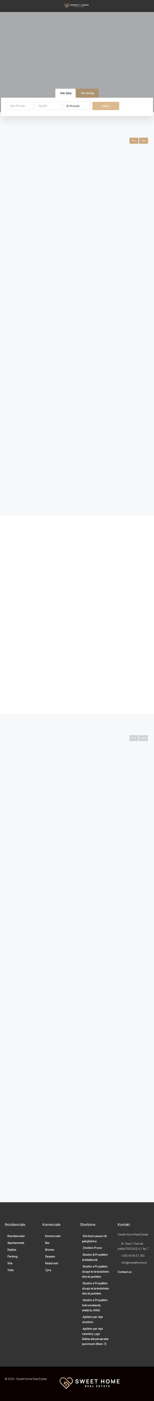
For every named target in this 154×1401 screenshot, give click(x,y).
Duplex (11, 1249)
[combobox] (19, 106)
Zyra (48, 1270)
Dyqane (50, 1256)
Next (143, 140)
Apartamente (15, 1242)
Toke (10, 1270)
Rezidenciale (16, 1236)
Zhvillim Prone (92, 1247)
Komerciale (53, 1236)
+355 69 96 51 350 (133, 1255)
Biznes (49, 1249)
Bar (47, 1242)
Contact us (125, 1272)
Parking (12, 1256)
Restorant (51, 1263)
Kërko (106, 106)
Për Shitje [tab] (87, 93)
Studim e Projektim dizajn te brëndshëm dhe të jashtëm (95, 1271)
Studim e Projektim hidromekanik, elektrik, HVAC (95, 1305)
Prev (134, 140)
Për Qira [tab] (65, 93)
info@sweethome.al (134, 1262)
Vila (9, 1263)
